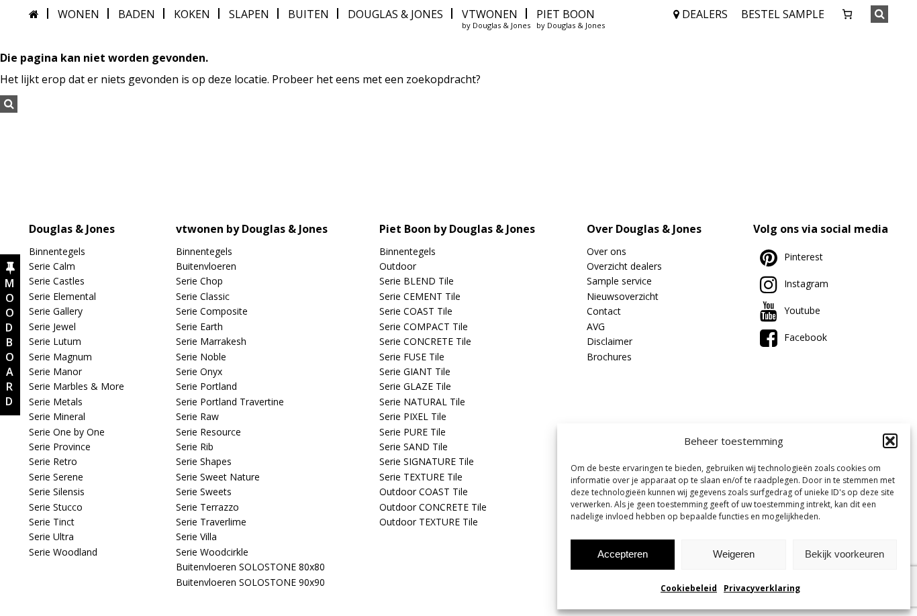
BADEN (136, 14)
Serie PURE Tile (412, 431)
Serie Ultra (51, 536)
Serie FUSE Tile (411, 356)
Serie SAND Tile (413, 446)
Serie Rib (194, 446)
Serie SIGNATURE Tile (426, 461)
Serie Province (60, 446)
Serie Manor (55, 371)
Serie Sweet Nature (218, 476)
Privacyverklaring (762, 588)
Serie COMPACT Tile (423, 326)
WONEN (78, 14)
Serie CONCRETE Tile (425, 341)
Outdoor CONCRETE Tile (433, 507)
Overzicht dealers (624, 266)
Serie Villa (196, 536)
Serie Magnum (60, 356)
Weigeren (734, 554)
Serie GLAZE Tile (415, 386)
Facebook (805, 337)
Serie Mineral (57, 416)
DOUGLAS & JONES (395, 14)
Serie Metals (56, 401)
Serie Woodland (63, 552)
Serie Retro (53, 461)
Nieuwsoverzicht (623, 296)
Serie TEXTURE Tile (421, 476)
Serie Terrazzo (207, 507)
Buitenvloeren (206, 266)
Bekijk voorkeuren (844, 554)
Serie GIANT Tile (414, 371)
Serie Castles (57, 280)
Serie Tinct (52, 521)
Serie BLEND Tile (416, 280)
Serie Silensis (57, 491)
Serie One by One (67, 431)
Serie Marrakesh (211, 341)
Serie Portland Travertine (230, 401)
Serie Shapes (204, 461)
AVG (596, 326)
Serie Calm (52, 266)
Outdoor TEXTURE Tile (428, 521)
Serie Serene (56, 476)
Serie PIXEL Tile (412, 416)
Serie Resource (208, 431)
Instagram (806, 283)
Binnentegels (57, 251)
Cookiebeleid (689, 588)
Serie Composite (212, 311)
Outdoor (397, 266)
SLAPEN (249, 14)
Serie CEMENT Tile (420, 296)
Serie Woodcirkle (212, 552)
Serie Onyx (199, 371)
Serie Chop (199, 280)
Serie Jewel (52, 326)
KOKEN (192, 14)
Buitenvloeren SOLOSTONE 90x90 (250, 582)
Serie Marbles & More (76, 386)
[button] (890, 441)
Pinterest (803, 256)
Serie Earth (199, 326)
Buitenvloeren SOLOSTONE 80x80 (250, 566)
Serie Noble (201, 356)
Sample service (619, 280)
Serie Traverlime (211, 521)
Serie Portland (206, 386)
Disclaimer (609, 341)
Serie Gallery (56, 311)
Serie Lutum (55, 341)
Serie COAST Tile (415, 311)
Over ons (606, 251)
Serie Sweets (204, 491)
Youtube (802, 310)
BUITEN (308, 14)
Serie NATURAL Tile (422, 401)
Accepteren (622, 554)
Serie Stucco (56, 507)
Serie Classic (203, 296)
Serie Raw (197, 416)
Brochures (609, 356)
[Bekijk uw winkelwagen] (847, 14)
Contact (604, 311)
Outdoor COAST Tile (423, 491)
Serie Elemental (62, 296)
